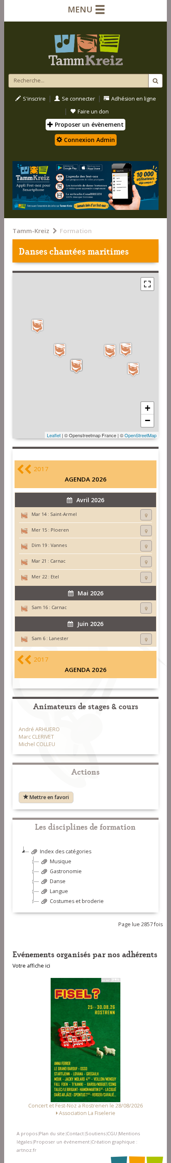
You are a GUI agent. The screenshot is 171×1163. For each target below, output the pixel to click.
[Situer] (146, 514)
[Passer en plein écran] (147, 284)
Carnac (58, 561)
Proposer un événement (62, 1142)
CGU (112, 1133)
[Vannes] (125, 349)
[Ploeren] (110, 351)
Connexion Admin (88, 140)
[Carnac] (76, 366)
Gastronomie (66, 871)
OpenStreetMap (140, 435)
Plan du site (52, 1133)
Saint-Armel (63, 514)
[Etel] (59, 350)
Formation (76, 230)
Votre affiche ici (31, 965)
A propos (27, 1133)
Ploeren (60, 530)
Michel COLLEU (37, 744)
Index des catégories (65, 851)
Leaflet (54, 435)
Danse (58, 881)
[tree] (85, 880)
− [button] (147, 420)
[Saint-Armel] (133, 369)
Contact (75, 1133)
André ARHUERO (39, 729)
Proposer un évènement (88, 124)
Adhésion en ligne (133, 98)
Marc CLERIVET (36, 736)
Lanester (58, 638)
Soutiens (95, 1133)
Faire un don (93, 111)
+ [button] (147, 408)
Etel (55, 576)
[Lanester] (37, 326)
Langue (59, 891)
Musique (60, 861)
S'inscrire (34, 98)
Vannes (59, 545)
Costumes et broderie (77, 901)
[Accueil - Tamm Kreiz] (85, 46)
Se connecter (78, 98)
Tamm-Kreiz (30, 230)
